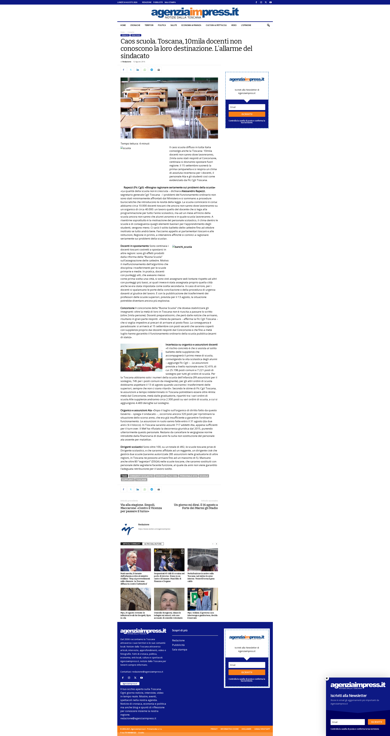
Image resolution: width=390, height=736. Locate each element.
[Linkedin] (138, 70)
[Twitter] (266, 2)
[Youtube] (270, 2)
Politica (162, 25)
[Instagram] (261, 2)
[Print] (159, 70)
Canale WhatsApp (262, 729)
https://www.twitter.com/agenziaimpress (154, 529)
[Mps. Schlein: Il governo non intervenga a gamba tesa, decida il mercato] (203, 599)
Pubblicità (158, 2)
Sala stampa (170, 2)
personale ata (188, 475)
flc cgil (172, 475)
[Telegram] (152, 70)
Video (234, 25)
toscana (141, 479)
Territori (149, 25)
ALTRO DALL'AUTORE (152, 544)
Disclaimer (246, 729)
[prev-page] (212, 544)
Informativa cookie (230, 729)
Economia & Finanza (191, 25)
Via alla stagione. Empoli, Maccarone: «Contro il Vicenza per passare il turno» (141, 508)
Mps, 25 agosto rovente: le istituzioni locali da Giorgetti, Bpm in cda (136, 615)
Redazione (146, 2)
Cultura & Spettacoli (216, 25)
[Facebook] (256, 2)
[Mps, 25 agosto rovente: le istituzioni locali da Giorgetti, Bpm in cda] (136, 599)
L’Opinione (246, 25)
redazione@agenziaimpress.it (147, 671)
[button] (268, 25)
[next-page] (216, 544)
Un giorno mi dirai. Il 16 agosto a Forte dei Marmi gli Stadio (196, 506)
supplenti (128, 479)
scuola (204, 475)
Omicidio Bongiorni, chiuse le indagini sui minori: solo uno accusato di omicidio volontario (168, 615)
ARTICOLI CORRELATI (131, 544)
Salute (173, 25)
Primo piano (135, 35)
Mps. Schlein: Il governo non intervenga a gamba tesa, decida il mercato (202, 615)
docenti (161, 475)
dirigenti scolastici (141, 475)
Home (123, 25)
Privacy (214, 729)
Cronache (135, 25)
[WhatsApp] (145, 70)
